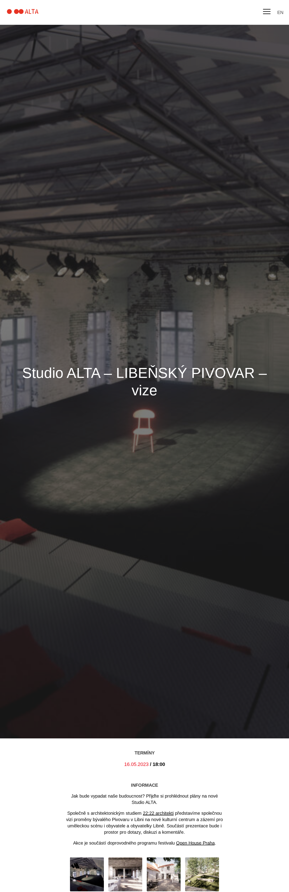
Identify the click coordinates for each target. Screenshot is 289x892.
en (280, 12)
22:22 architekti (158, 813)
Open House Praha (195, 842)
